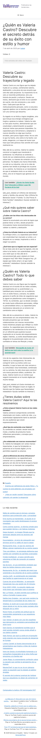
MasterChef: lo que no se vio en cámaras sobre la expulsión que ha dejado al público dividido (19, 670)
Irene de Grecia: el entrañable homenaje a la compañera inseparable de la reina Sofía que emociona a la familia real (20, 654)
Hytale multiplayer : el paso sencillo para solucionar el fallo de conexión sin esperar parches (19, 559)
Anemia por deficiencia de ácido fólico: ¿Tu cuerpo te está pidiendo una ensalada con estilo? (20, 489)
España (8, 483)
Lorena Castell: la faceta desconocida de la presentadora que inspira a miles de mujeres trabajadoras (20, 646)
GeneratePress (20, 735)
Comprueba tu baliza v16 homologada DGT (19, 690)
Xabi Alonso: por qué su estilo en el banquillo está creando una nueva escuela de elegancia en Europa (20, 638)
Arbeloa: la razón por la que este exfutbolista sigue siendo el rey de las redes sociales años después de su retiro (20, 606)
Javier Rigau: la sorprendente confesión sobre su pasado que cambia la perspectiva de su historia (20, 662)
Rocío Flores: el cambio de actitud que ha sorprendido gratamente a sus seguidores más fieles (19, 614)
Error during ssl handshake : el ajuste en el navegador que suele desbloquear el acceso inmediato (20, 521)
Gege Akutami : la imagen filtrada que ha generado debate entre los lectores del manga (18, 534)
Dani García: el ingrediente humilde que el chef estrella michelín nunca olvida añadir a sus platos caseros (19, 630)
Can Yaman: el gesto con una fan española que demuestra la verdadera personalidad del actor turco (20, 622)
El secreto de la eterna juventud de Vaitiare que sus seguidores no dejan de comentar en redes (20, 678)
